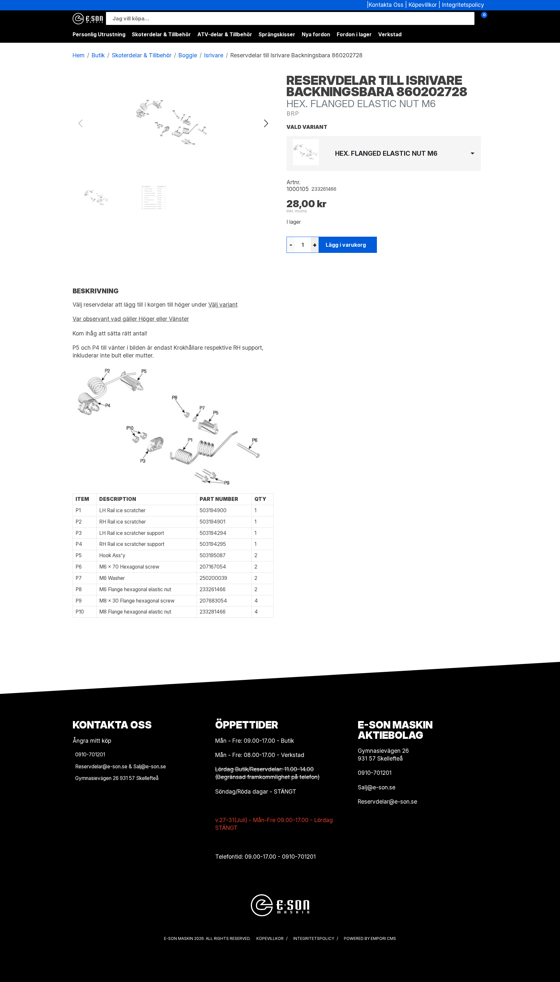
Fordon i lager (354, 34)
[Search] (467, 18)
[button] (266, 123)
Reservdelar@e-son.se (387, 801)
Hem (79, 55)
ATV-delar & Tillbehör (224, 34)
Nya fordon (316, 34)
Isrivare (213, 55)
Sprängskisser (277, 34)
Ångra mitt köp (92, 740)
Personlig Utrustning (99, 34)
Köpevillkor (423, 4)
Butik (98, 55)
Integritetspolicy (463, 4)
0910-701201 (299, 856)
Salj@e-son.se (376, 787)
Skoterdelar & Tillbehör (161, 34)
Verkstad (390, 34)
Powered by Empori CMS (370, 938)
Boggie (188, 55)
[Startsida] (88, 18)
